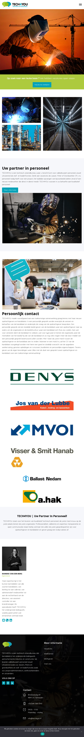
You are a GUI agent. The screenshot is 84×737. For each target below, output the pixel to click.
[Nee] (81, 732)
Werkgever (48, 659)
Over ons (47, 664)
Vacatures (48, 649)
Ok (42, 734)
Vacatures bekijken (42, 85)
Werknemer (48, 654)
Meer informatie (10, 190)
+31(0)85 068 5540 (35, 703)
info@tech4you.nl (34, 718)
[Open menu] (80, 4)
